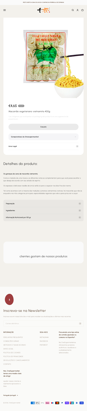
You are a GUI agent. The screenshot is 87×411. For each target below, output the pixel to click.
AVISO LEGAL (8, 349)
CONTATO (7, 364)
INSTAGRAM (44, 337)
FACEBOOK (44, 341)
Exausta (43, 127)
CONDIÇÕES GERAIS (11, 341)
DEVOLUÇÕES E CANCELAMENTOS (16, 360)
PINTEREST (44, 345)
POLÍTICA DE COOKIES (11, 353)
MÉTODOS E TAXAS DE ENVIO (14, 345)
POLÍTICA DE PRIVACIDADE (13, 356)
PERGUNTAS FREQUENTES (13, 337)
